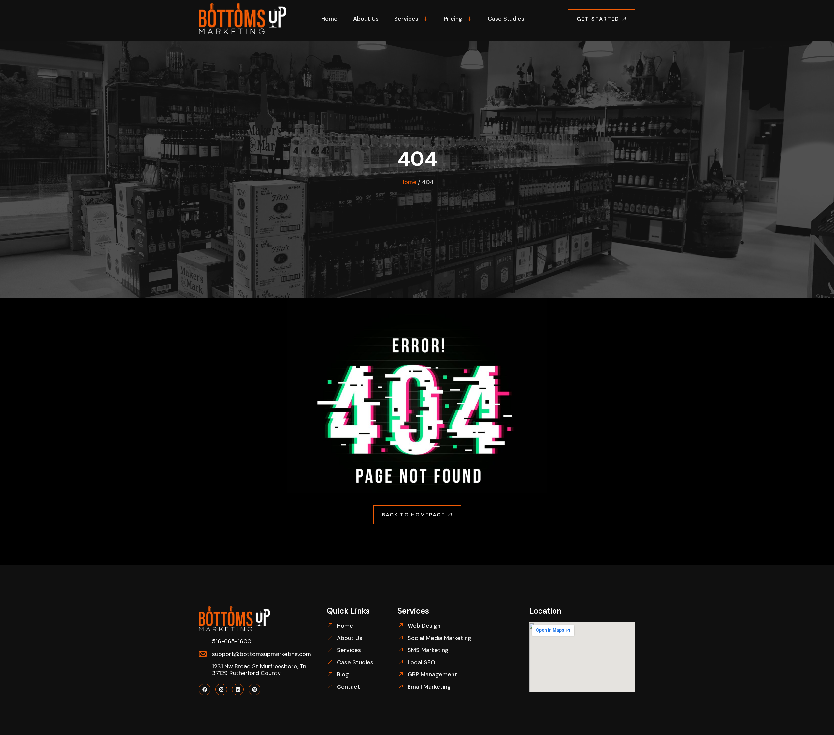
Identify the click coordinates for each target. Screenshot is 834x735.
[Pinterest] (254, 689)
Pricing (453, 18)
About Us (366, 18)
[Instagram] (221, 689)
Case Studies (506, 18)
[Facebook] (204, 689)
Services (406, 18)
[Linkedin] (238, 689)
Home (329, 18)
